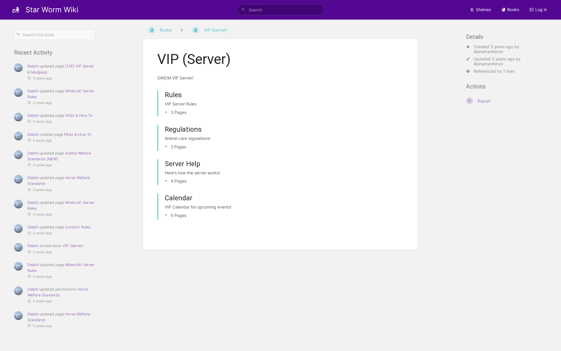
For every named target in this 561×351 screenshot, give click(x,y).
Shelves (483, 9)
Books (513, 9)
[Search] (243, 9)
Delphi (32, 66)
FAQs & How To (79, 115)
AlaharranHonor (488, 51)
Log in (541, 9)
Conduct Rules (78, 227)
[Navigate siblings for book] (181, 30)
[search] (280, 9)
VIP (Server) (73, 246)
